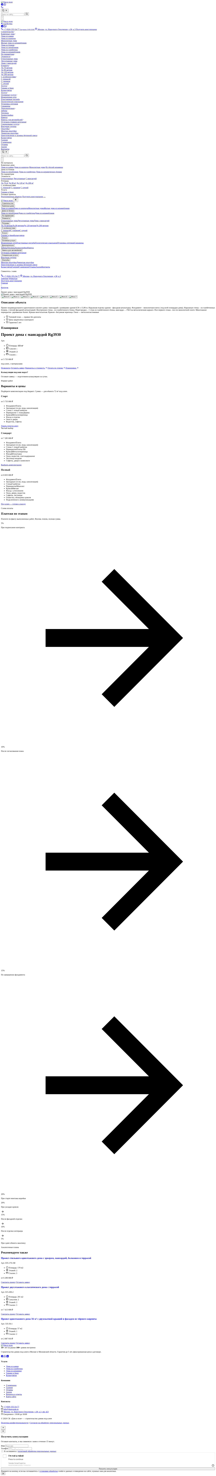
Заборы (4, 111)
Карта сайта (11, 1397)
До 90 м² (12, 183)
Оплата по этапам (55, 368)
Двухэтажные (19, 179)
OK (3, 1474)
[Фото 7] (73, 296)
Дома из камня (7, 36)
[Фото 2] (24, 296)
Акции (4, 147)
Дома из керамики (14, 1371)
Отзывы (4, 144)
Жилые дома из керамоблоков (13, 43)
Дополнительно (7, 108)
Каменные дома (7, 34)
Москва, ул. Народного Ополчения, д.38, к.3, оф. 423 (26, 1412)
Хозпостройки (7, 115)
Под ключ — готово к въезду (13, 504)
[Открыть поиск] (4, 152)
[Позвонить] (2, 8)
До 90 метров (6, 70)
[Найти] (27, 14)
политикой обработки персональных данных (37, 1451)
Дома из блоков (7, 45)
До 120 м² (20, 183)
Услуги (4, 86)
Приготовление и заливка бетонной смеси (19, 135)
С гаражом (5, 81)
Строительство (7, 32)
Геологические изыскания (12, 102)
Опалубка (5, 129)
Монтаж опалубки (9, 131)
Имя (3, 1446)
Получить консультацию (86, 29)
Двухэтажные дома (9, 61)
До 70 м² (4, 183)
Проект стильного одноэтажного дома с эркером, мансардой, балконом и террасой (46, 1258)
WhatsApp (13, 278)
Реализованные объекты (11, 197)
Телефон (4, 1448)
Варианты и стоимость (35, 368)
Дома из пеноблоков (9, 47)
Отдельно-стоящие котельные (13, 122)
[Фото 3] (34, 296)
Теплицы (5, 113)
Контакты (5, 149)
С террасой (5, 79)
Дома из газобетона (9, 50)
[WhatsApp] (5, 5)
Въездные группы (8, 126)
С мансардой (31, 179)
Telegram (4, 278)
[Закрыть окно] (3, 1431)
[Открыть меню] (2, 18)
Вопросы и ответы (14, 1394)
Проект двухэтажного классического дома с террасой (30, 1287)
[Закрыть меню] (15, 200)
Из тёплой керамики (54, 167)
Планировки (71, 368)
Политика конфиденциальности (14, 1423)
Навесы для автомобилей (11, 120)
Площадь (5, 65)
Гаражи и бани (7, 88)
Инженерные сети (8, 97)
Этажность (5, 56)
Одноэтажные (7, 179)
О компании (6, 142)
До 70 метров (6, 68)
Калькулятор (6, 90)
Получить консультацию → (34, 197)
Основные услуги (8, 95)
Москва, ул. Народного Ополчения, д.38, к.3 (56, 29)
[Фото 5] (53, 296)
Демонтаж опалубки (9, 133)
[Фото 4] (44, 296)
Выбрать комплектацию (11, 465)
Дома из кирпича (8, 38)
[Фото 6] (63, 296)
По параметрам (7, 54)
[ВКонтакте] (7, 1357)
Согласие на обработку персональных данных (49, 1423)
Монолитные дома (9, 41)
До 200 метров (7, 74)
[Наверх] (3, 1428)
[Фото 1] (15, 296)
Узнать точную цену (9, 426)
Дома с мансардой (8, 63)
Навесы (4, 117)
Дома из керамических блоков (49, 172)
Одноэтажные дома (9, 59)
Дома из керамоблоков (10, 52)
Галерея (4, 140)
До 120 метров (7, 72)
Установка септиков (9, 104)
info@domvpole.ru (11, 1409)
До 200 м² (29, 183)
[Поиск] (4, 10)
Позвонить (5, 368)
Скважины (5, 106)
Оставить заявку (18, 368)
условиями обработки (48, 1471)
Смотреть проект (8, 1282)
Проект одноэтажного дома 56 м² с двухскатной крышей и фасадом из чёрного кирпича (49, 1319)
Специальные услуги (10, 124)
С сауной (5, 83)
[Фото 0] (5, 296)
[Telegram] (2, 5)
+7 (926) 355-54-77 (12, 276)
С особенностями (8, 77)
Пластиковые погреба (10, 99)
